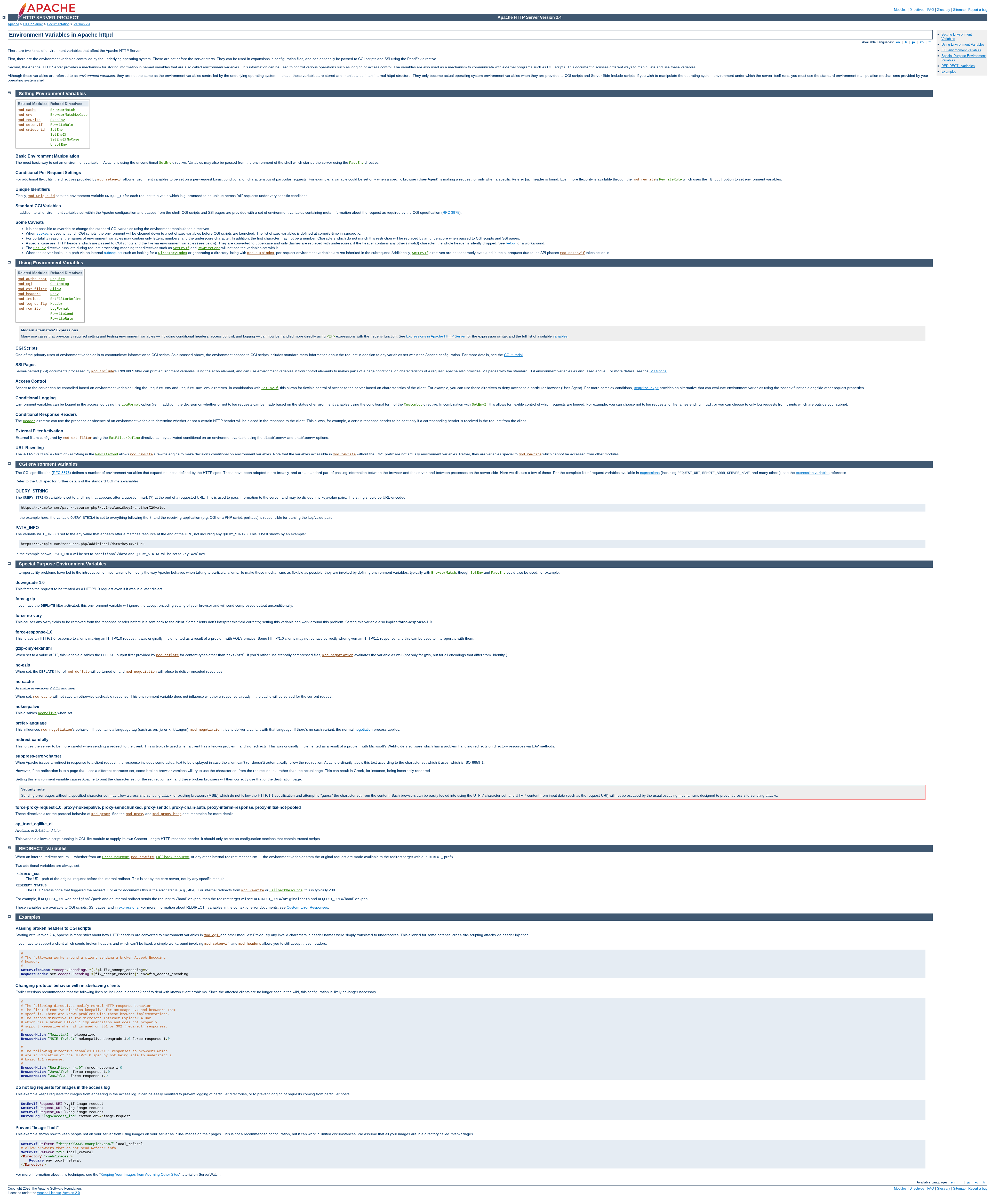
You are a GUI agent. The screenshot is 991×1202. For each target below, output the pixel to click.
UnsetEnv (58, 145)
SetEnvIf (58, 135)
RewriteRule (61, 125)
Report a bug (977, 10)
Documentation (58, 24)
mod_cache (27, 110)
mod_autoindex (260, 253)
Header (56, 304)
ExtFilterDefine (65, 299)
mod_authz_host (32, 279)
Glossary (943, 10)
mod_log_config (32, 304)
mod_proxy (100, 814)
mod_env (25, 115)
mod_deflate (167, 655)
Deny (54, 294)
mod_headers (29, 294)
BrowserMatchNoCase (68, 115)
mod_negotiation (337, 655)
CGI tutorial (513, 355)
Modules (900, 10)
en (898, 42)
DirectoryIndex (172, 253)
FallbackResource (172, 857)
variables (560, 336)
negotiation (364, 729)
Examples (948, 71)
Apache (13, 24)
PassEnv (57, 120)
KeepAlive (47, 713)
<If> (331, 336)
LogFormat (59, 309)
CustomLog (59, 284)
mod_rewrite (29, 120)
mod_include (29, 299)
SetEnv (56, 130)
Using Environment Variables (963, 44)
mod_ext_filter (32, 289)
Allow (55, 289)
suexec (42, 234)
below (510, 243)
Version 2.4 (82, 24)
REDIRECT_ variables (958, 66)
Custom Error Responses (307, 907)
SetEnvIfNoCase (64, 139)
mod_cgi (25, 284)
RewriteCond (209, 248)
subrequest (113, 253)
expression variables (812, 473)
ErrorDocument (115, 857)
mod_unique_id (31, 130)
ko (922, 42)
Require (57, 279)
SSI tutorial (658, 371)
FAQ (930, 10)
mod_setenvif (30, 125)
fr (906, 42)
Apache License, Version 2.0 (58, 1193)
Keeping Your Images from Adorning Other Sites (140, 1174)
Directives (916, 10)
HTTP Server (33, 24)
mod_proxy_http (167, 814)
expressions (650, 473)
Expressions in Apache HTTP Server (436, 336)
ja (913, 42)
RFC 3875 (451, 212)
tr (930, 42)
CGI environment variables (961, 50)
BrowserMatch (62, 110)
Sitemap (959, 10)
